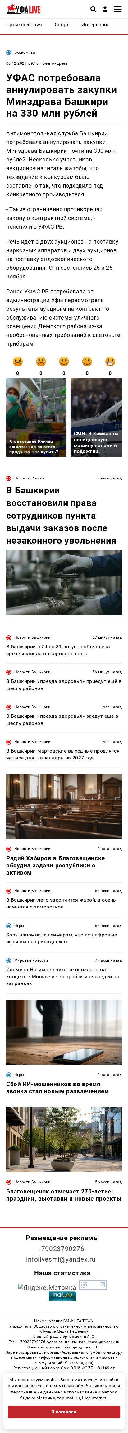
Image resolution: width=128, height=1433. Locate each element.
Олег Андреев (54, 63)
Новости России (29, 478)
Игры (19, 925)
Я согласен (64, 1412)
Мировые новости (31, 960)
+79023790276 (61, 1249)
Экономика (24, 52)
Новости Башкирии (32, 637)
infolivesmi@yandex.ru (61, 1259)
